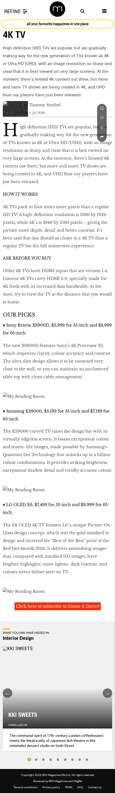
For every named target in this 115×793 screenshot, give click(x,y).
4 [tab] (50, 759)
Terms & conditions (25, 787)
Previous (7, 693)
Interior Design (18, 638)
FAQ (80, 787)
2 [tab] (36, 759)
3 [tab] (43, 759)
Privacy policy (51, 787)
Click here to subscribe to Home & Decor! (57, 606)
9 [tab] (87, 759)
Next (107, 693)
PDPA (68, 787)
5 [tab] (58, 759)
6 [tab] (65, 759)
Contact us (95, 787)
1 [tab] (29, 759)
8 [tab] (79, 759)
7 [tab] (72, 759)
